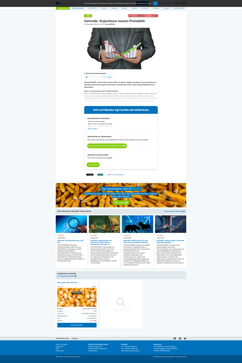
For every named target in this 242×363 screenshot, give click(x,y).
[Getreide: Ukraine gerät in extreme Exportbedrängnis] (170, 224)
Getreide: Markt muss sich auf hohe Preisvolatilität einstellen (135, 241)
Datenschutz (60, 351)
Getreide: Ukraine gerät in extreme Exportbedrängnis (170, 241)
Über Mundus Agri (62, 338)
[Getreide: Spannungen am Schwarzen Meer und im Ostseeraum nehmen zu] (104, 224)
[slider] (95, 77)
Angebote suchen (121, 310)
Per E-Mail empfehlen (116, 175)
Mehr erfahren (120, 203)
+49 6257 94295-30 (130, 346)
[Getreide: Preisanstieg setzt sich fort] (71, 224)
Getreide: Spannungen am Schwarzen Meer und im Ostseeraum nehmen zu (101, 242)
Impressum (59, 346)
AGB (57, 348)
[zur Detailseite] (77, 297)
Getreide (88, 15)
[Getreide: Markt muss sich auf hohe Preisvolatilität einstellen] (137, 224)
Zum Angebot (77, 325)
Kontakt (75, 338)
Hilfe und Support (61, 344)
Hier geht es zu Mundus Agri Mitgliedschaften (106, 146)
